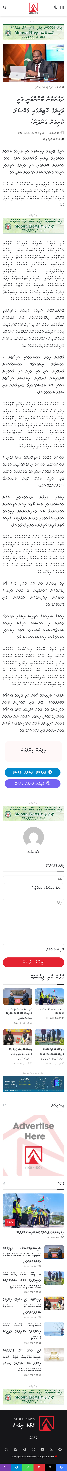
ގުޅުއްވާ (33, 1437)
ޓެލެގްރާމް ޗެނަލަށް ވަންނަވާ (30, 772)
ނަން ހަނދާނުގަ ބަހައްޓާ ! (46, 888)
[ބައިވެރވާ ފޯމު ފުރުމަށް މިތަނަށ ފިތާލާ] (33, 225)
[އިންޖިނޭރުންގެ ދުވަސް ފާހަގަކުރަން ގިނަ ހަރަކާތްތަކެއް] (49, 996)
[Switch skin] (56, 9)
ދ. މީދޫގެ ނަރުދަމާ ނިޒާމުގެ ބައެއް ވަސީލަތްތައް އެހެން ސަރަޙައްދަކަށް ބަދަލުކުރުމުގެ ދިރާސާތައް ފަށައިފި (52, 1054)
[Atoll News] (33, 8)
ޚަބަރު (44, 87)
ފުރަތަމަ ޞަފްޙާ (55, 87)
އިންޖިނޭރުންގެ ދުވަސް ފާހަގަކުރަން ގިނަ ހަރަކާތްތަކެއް (40, 1232)
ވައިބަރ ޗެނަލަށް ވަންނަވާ (29, 784)
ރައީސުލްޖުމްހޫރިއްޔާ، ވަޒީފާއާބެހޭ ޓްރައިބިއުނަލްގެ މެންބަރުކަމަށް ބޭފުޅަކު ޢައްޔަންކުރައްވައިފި (19, 1013)
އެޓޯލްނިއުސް (55, 133)
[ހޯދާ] (5, 9)
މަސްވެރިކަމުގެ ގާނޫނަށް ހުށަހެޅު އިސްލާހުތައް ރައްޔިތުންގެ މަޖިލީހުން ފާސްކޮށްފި (22, 1332)
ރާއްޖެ (37, 87)
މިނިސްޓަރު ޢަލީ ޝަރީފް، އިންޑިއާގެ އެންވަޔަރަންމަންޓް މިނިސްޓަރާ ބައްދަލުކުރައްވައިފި (20, 1054)
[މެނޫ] (62, 9)
